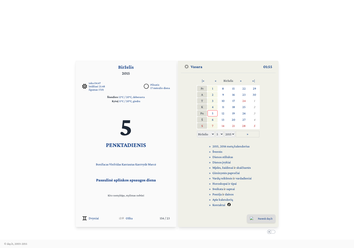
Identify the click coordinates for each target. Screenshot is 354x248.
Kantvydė (141, 164)
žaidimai (227, 167)
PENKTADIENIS (126, 144)
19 (233, 113)
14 (223, 125)
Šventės (217, 151)
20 (233, 119)
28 (244, 125)
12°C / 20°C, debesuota (132, 97)
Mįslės (216, 167)
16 (233, 94)
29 (254, 88)
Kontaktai (218, 205)
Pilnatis (154, 84)
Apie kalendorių (222, 199)
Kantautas (128, 164)
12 (223, 113)
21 (233, 125)
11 (223, 107)
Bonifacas (102, 164)
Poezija (217, 194)
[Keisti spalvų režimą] (270, 232)
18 (233, 107)
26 (244, 113)
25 (244, 107)
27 (243, 119)
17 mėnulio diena (160, 88)
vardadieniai (244, 178)
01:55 (267, 66)
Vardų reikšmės (222, 178)
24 (244, 100)
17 (233, 100)
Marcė (152, 164)
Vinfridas (115, 164)
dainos (229, 194)
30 (254, 94)
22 (244, 88)
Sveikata (217, 189)
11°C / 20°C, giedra (129, 101)
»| (253, 80)
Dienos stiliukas (222, 157)
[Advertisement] (177, 28)
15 (233, 88)
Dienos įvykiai (221, 162)
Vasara (196, 66)
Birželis (126, 67)
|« (203, 80)
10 (223, 100)
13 (223, 119)
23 (244, 94)
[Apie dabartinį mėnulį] (146, 86)
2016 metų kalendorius (235, 146)
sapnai (230, 189)
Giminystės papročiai (226, 173)
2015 (215, 146)
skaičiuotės (243, 167)
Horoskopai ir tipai (224, 183)
